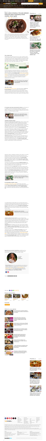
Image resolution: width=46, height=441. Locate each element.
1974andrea (6, 300)
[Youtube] (11, 418)
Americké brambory (36, 424)
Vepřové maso (16, 426)
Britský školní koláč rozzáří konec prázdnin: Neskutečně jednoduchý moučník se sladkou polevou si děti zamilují (20, 319)
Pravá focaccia (14, 425)
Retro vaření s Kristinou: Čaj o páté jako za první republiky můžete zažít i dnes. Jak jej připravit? (21, 81)
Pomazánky (9, 424)
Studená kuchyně (31, 5)
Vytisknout (14, 290)
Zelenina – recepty (13, 424)
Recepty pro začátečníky (28, 426)
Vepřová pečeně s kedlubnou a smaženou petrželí (10, 433)
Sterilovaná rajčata (14, 428)
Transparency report (32, 422)
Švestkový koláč (9, 429)
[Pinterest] (7, 418)
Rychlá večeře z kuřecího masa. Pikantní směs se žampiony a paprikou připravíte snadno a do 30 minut (21, 324)
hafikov (14, 300)
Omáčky (39, 5)
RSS (30, 419)
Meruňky (22, 5)
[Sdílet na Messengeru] (11, 290)
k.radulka (22, 300)
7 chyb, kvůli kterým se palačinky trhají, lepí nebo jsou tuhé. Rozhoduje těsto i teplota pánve (21, 346)
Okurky (20, 5)
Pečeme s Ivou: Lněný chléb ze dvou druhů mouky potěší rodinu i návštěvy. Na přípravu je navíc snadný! (20, 115)
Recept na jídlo (19, 418)
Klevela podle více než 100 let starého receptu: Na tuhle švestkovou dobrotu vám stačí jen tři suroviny (20, 329)
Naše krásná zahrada (20, 422)
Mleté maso (13, 426)
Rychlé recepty (33, 426)
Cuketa (17, 5)
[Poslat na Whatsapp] (13, 290)
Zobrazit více (39, 13)
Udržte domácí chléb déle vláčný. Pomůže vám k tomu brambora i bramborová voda (35, 435)
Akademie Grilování (6, 5)
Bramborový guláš (29, 428)
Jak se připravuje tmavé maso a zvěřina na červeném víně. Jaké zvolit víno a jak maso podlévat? (35, 38)
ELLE (36, 421)
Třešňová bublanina (30, 425)
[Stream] (13, 418)
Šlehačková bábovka (18, 425)
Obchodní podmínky (26, 421)
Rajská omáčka (25, 428)
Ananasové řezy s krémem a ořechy (9, 435)
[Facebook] (6, 272)
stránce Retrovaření (20, 267)
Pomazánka (35, 5)
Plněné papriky (10, 428)
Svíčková (11, 425)
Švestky (15, 5)
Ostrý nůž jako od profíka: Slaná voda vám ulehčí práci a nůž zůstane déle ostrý (35, 433)
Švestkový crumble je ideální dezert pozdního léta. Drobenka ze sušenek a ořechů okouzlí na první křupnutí (20, 352)
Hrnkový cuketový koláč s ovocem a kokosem (10, 434)
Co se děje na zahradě (7, 425)
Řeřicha (40, 424)
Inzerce (30, 418)
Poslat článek (16, 290)
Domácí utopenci (13, 429)
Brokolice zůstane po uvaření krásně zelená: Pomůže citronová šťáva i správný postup (35, 432)
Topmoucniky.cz (38, 419)
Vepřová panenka (35, 425)
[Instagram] (8, 272)
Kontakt (31, 423)
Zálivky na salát (26, 425)
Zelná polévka (22, 425)
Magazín (14, 3)
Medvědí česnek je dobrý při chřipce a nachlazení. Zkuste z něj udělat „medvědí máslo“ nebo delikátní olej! (21, 177)
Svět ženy (19, 421)
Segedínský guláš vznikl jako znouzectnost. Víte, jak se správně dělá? (21, 212)
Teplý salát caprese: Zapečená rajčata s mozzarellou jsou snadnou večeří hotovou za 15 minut (21, 311)
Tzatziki (38, 425)
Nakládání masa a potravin (18, 424)
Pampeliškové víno (15, 298)
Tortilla (22, 424)
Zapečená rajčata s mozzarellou (20, 433)
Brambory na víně (7, 298)
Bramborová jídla (20, 426)
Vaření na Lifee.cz (20, 419)
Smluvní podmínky (26, 422)
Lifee (36, 422)
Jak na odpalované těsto (31, 424)
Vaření (9, 11)
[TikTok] (15, 418)
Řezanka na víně (23, 298)
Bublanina (6, 429)
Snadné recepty (37, 426)
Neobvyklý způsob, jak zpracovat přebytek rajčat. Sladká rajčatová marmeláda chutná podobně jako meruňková (20, 336)
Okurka (10, 5)
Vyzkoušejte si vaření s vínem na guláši (10, 183)
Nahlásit (31, 421)
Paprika (12, 5)
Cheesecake (33, 428)
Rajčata (25, 5)
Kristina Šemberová (14, 17)
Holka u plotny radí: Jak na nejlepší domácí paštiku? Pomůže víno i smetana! (35, 394)
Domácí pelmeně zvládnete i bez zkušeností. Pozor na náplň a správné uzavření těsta (20, 341)
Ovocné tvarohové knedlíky (20, 428)
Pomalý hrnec (23, 426)
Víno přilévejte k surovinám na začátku (10, 88)
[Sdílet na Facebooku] (9, 290)
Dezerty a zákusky (26, 424)
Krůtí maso (10, 426)
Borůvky (28, 5)
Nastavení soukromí (26, 418)
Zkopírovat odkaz (18, 290)
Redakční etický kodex (26, 423)
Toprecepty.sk (37, 418)
